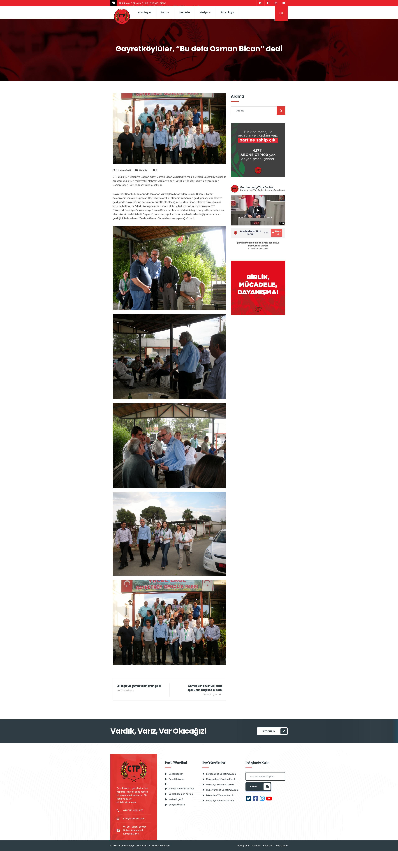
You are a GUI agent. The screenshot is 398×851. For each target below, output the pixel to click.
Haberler (184, 12)
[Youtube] (284, 3)
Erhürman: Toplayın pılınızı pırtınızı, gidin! (142, 3)
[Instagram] (276, 3)
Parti (163, 12)
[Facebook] (268, 3)
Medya (204, 12)
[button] (281, 13)
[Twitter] (260, 3)
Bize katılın (268, 731)
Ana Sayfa (144, 12)
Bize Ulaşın (227, 12)
